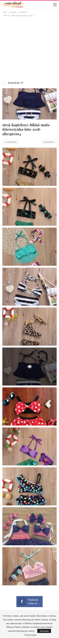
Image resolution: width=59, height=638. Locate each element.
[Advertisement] (29, 48)
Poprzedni (11, 142)
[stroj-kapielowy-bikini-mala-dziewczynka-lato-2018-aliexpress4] (29, 167)
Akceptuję (44, 630)
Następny (48, 142)
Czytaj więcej (30, 635)
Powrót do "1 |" (16, 82)
